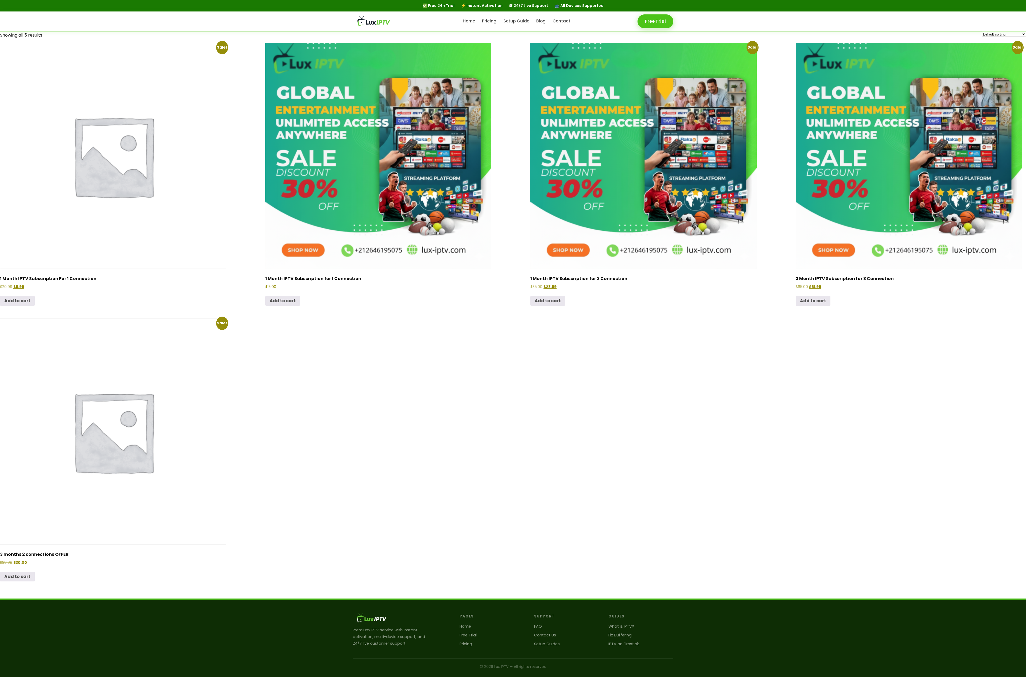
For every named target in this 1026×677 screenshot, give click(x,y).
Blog (541, 20)
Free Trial (655, 21)
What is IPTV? (621, 626)
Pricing (489, 20)
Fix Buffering (620, 635)
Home (469, 20)
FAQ (538, 626)
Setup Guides (547, 644)
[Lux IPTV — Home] (374, 21)
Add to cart (17, 301)
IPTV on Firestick (623, 644)
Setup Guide (516, 20)
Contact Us (545, 635)
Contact (561, 20)
